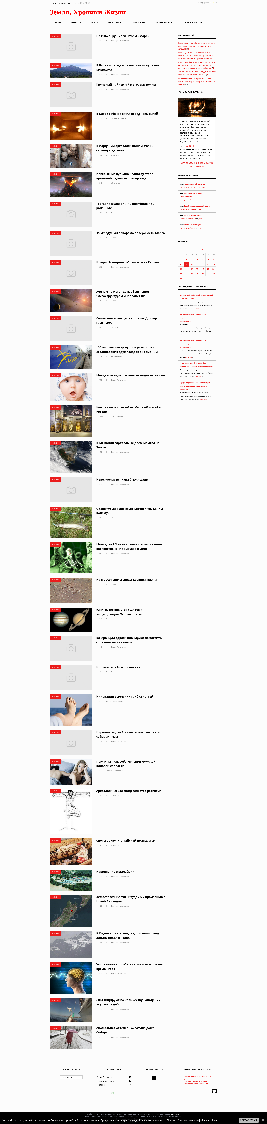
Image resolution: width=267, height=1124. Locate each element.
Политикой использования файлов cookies (192, 1120)
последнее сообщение (188, 187)
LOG (199, 228)
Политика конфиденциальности (196, 1084)
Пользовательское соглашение (195, 1081)
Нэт (199, 200)
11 (106, 327)
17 (192, 269)
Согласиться (249, 1120)
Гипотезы (114, 327)
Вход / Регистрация (61, 3)
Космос (113, 238)
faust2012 (188, 357)
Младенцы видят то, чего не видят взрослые (130, 375)
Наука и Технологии (118, 380)
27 (208, 273)
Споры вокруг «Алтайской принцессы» (126, 840)
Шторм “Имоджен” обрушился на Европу (127, 262)
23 (186, 273)
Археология (115, 155)
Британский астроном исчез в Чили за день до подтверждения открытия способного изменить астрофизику (196, 65)
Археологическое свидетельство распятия (128, 791)
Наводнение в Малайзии (115, 872)
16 (186, 269)
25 (197, 273)
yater (200, 209)
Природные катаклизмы (120, 41)
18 (197, 269)
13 (208, 264)
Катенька (201, 187)
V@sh (114, 1093)
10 (192, 264)
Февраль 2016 (197, 249)
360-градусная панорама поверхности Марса (130, 233)
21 (213, 269)
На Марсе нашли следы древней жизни (126, 580)
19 (203, 269)
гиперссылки (175, 1114)
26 (203, 273)
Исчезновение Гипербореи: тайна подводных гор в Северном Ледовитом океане (196, 81)
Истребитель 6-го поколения (118, 667)
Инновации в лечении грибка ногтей (124, 696)
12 (203, 264)
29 (181, 278)
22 (181, 273)
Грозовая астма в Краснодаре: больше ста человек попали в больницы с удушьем (196, 46)
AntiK (197, 308)
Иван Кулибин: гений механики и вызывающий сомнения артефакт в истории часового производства (195, 55)
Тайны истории (116, 183)
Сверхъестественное (118, 118)
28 (213, 273)
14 (213, 264)
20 (208, 269)
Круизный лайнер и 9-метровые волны (126, 84)
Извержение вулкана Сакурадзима (123, 479)
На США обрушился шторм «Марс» (122, 36)
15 (181, 269)
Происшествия (116, 213)
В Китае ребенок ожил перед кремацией (127, 114)
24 (192, 273)
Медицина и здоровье (114, 701)
